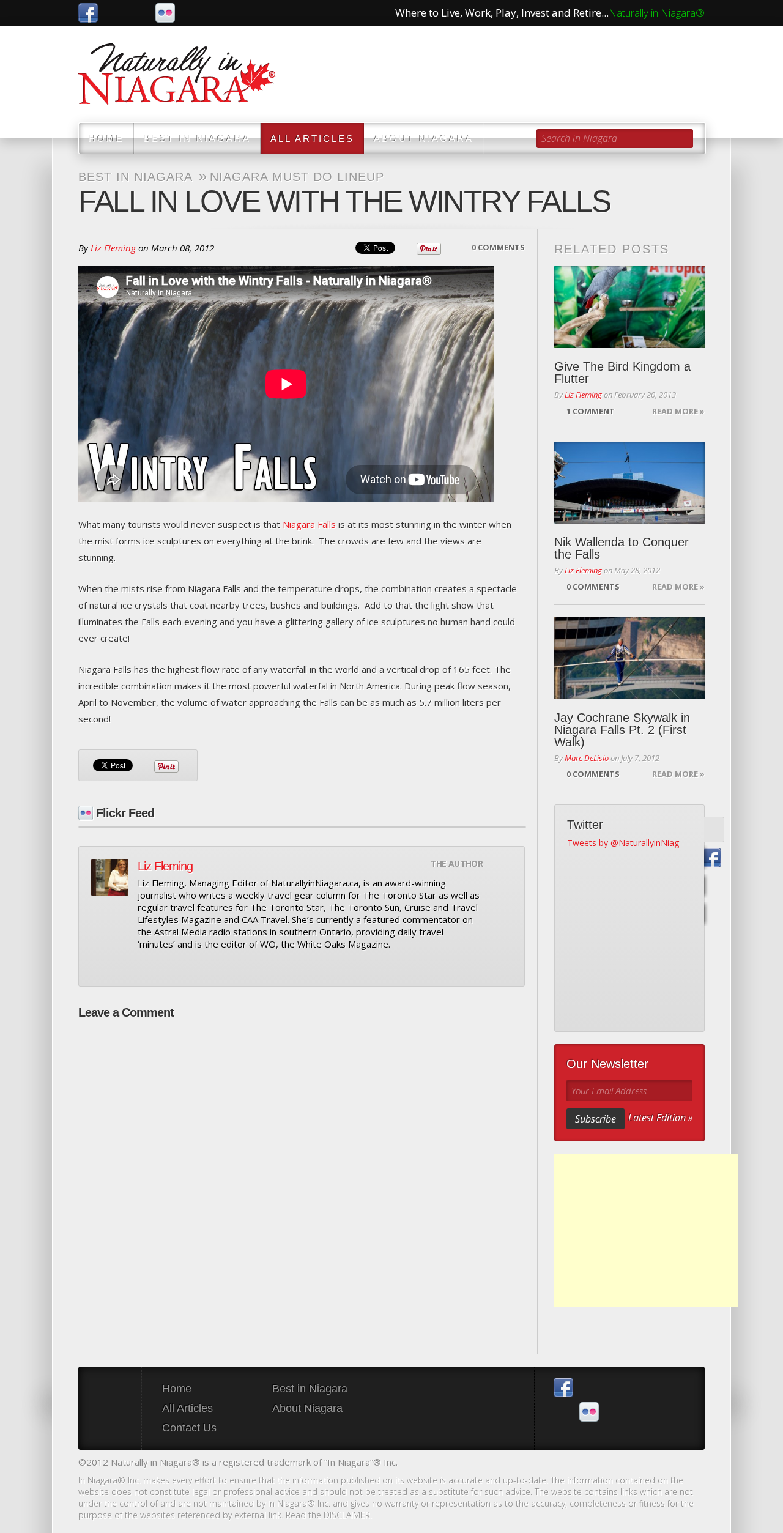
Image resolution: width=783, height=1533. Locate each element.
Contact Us (189, 1428)
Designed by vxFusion (694, 1463)
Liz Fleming (113, 248)
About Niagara (423, 138)
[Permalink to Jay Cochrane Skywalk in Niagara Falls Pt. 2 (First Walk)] (629, 658)
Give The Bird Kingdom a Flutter (622, 372)
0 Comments (498, 247)
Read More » (678, 411)
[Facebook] (712, 858)
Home (106, 138)
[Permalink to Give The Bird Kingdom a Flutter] (629, 307)
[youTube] (712, 886)
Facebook (88, 13)
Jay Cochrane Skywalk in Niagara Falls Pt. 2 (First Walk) (622, 730)
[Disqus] (301, 1181)
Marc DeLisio (587, 757)
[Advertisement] (646, 1230)
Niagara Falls (309, 524)
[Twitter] (712, 830)
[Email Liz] (145, 966)
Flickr (165, 13)
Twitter (114, 13)
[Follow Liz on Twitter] (165, 966)
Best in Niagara (197, 138)
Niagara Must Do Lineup (297, 177)
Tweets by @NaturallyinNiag (623, 842)
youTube (139, 13)
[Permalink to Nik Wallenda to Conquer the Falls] (629, 483)
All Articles (312, 138)
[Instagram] (712, 914)
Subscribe (595, 1119)
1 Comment (590, 411)
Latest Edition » (660, 1117)
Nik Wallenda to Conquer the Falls (621, 548)
